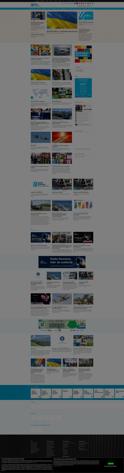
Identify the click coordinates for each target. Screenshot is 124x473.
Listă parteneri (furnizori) (58, 466)
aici (33, 467)
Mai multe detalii (33, 462)
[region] (62, 465)
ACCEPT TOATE (110, 463)
